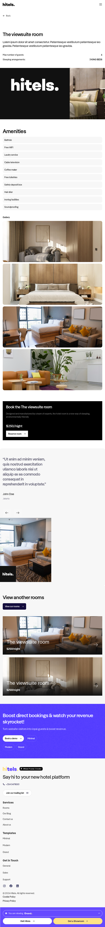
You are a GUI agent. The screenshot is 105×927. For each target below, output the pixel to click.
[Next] (18, 513)
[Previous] (7, 513)
